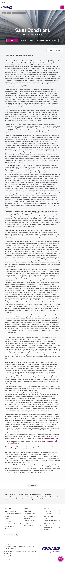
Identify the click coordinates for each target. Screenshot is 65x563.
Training (26, 523)
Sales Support (28, 511)
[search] (62, 2)
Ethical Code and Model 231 (13, 524)
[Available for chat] (60, 559)
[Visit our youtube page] (17, 534)
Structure (7, 516)
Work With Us (9, 529)
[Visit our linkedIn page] (13, 534)
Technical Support (29, 513)
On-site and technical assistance (30, 517)
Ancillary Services (29, 520)
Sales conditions (9, 526)
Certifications (8, 521)
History (7, 519)
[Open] (62, 7)
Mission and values (10, 511)
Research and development (13, 513)
